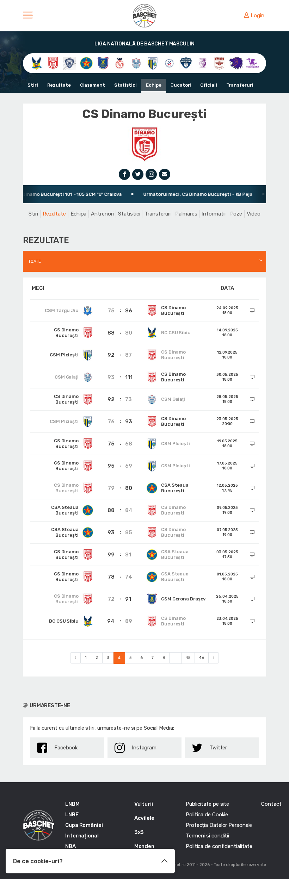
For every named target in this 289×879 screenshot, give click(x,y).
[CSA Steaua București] (86, 63)
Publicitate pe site (207, 804)
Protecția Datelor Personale (219, 825)
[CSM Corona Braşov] (103, 63)
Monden (144, 846)
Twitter (218, 747)
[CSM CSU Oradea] (119, 63)
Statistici (125, 85)
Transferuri (239, 85)
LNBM (72, 804)
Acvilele (144, 818)
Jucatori (181, 85)
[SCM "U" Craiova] (235, 63)
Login (257, 15)
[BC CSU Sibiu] (36, 63)
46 (201, 657)
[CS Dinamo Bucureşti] (53, 63)
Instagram (144, 747)
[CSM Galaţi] (136, 63)
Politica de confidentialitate (219, 846)
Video (253, 214)
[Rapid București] (219, 63)
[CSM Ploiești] (152, 63)
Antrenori (102, 214)
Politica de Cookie (207, 814)
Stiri (32, 85)
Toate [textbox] (34, 261)
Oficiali (208, 85)
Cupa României (84, 825)
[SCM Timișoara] (252, 63)
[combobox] (144, 261)
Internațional (82, 836)
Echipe (153, 85)
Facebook (66, 747)
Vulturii (143, 804)
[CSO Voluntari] (185, 63)
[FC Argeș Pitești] (202, 63)
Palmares (186, 214)
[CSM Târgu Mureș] (169, 63)
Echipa (78, 214)
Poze (236, 214)
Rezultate (59, 85)
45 (188, 657)
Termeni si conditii (207, 836)
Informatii (214, 214)
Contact (271, 804)
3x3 (139, 832)
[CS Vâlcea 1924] (69, 63)
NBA (70, 846)
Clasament (92, 85)
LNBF (72, 814)
